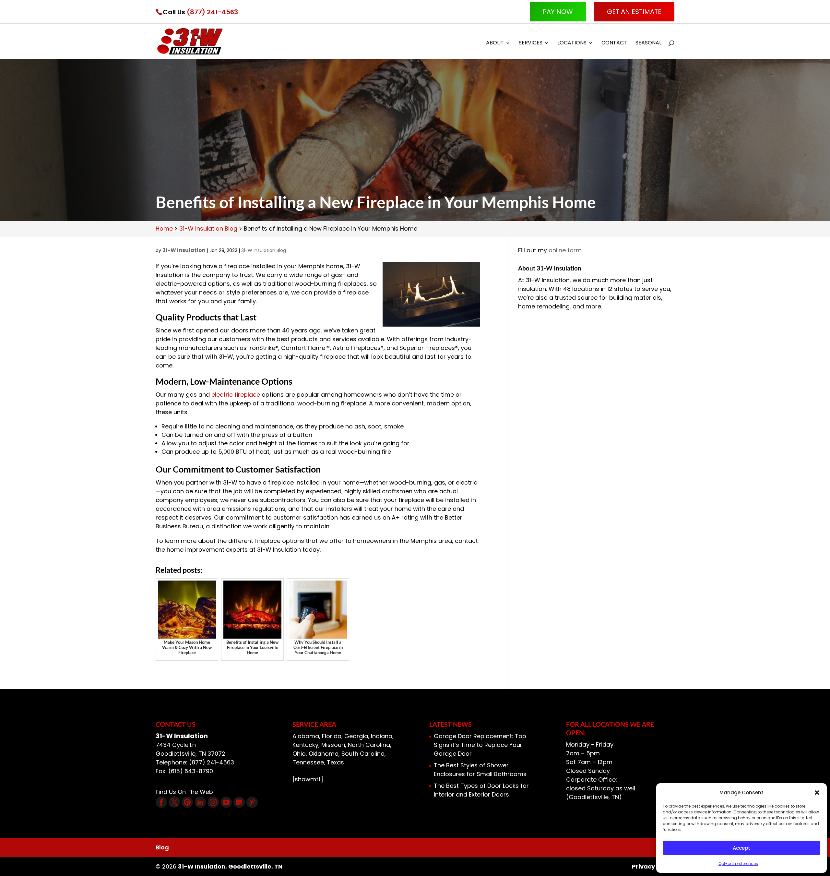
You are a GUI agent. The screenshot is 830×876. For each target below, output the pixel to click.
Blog (162, 847)
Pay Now (558, 11)
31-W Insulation (184, 250)
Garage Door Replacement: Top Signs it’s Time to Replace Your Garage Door (480, 745)
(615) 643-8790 (190, 771)
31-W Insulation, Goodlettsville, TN (230, 866)
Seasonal (648, 43)
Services (530, 43)
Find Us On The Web (184, 792)
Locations (572, 43)
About (495, 43)
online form (565, 250)
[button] (817, 792)
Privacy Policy (653, 866)
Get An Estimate (634, 11)
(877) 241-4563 (212, 12)
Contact (614, 43)
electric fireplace (235, 394)
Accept (741, 848)
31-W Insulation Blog (263, 250)
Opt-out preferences (738, 863)
